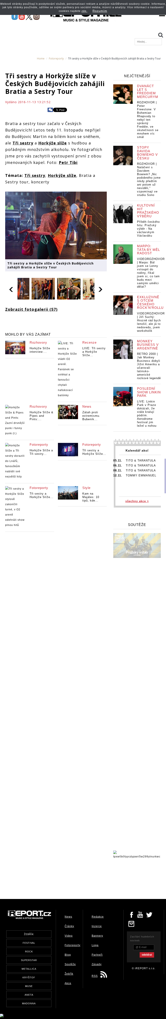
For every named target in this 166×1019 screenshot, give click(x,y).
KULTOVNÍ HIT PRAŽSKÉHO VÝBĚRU (148, 210)
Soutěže (70, 964)
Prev (11, 289)
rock (29, 951)
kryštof (28, 977)
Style (86, 488)
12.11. (117, 475)
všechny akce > (137, 501)
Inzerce (97, 926)
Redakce (98, 916)
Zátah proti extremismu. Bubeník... (91, 416)
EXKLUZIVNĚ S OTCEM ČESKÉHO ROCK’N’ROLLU (150, 302)
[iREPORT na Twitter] (149, 914)
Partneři (97, 954)
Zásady (97, 964)
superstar (29, 960)
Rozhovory (38, 342)
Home (41, 58)
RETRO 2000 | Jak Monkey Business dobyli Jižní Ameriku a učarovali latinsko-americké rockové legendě (149, 366)
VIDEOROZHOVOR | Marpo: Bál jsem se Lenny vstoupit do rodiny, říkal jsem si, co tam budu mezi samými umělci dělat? (151, 272)
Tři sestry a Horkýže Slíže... (94, 452)
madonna (29, 1003)
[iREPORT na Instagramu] (36, 16)
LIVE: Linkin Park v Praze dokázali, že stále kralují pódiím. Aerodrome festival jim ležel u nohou (146, 413)
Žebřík (69, 973)
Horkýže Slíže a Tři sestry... (41, 452)
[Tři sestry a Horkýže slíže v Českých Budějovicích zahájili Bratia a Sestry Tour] (56, 225)
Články (69, 926)
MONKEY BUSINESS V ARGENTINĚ (148, 344)
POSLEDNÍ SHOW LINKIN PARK (149, 392)
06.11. (117, 465)
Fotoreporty (56, 58)
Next (100, 289)
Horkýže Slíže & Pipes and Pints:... (41, 416)
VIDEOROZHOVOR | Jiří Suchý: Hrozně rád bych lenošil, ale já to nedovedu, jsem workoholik (151, 322)
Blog (68, 954)
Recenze (89, 342)
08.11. (117, 470)
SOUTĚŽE (137, 525)
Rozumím (100, 11)
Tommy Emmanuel (141, 475)
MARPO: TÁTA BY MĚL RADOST (148, 249)
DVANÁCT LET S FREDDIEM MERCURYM (147, 91)
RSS (95, 975)
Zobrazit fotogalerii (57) (31, 309)
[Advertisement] (84, 877)
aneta (29, 994)
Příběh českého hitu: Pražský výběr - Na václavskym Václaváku (148, 228)
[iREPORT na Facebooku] (14, 16)
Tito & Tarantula (141, 460)
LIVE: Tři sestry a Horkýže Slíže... (94, 352)
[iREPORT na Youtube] (22, 16)
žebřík (29, 934)
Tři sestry (23, 143)
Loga (95, 945)
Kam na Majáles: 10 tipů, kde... (90, 497)
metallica (29, 969)
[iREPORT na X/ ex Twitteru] (29, 16)
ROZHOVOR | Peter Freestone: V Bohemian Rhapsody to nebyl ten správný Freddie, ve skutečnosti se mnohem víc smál (147, 120)
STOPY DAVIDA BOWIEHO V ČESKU (147, 153)
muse (29, 986)
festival (29, 943)
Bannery (97, 935)
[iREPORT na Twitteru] (140, 914)
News (86, 406)
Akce (68, 983)
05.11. (117, 460)
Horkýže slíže (52, 143)
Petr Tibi (68, 162)
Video (69, 935)
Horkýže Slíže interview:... (40, 350)
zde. (84, 11)
